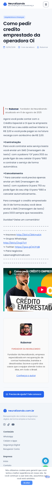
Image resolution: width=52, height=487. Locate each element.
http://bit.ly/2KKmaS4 (29, 234)
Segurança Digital (11, 445)
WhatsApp (8, 436)
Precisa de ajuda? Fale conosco (25, 394)
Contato (7, 465)
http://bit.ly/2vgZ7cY (15, 242)
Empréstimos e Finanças (14, 17)
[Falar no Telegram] (45, 461)
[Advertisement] (26, 78)
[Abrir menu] (46, 4)
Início (5, 461)
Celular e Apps (10, 441)
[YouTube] (13, 425)
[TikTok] (8, 425)
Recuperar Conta (11, 449)
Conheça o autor (26, 375)
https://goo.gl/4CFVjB (27, 247)
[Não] (47, 477)
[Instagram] (4, 425)
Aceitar (26, 483)
